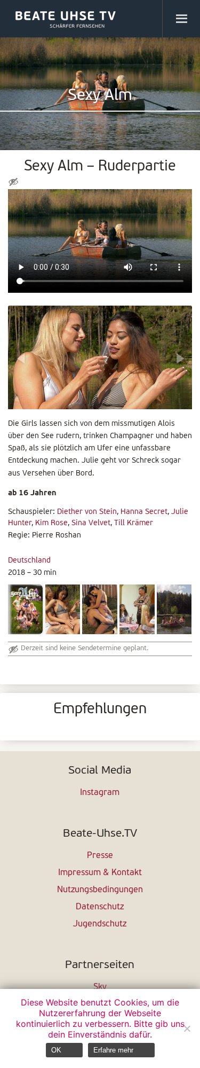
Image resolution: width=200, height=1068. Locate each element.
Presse (100, 856)
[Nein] (186, 1028)
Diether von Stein (87, 512)
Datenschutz (100, 907)
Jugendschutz (99, 924)
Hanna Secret (144, 512)
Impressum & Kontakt (100, 873)
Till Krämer (133, 523)
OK (56, 1050)
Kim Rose (51, 523)
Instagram (99, 793)
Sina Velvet (90, 523)
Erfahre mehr (113, 1050)
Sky (100, 987)
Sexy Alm (100, 96)
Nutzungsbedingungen (100, 890)
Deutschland (29, 561)
